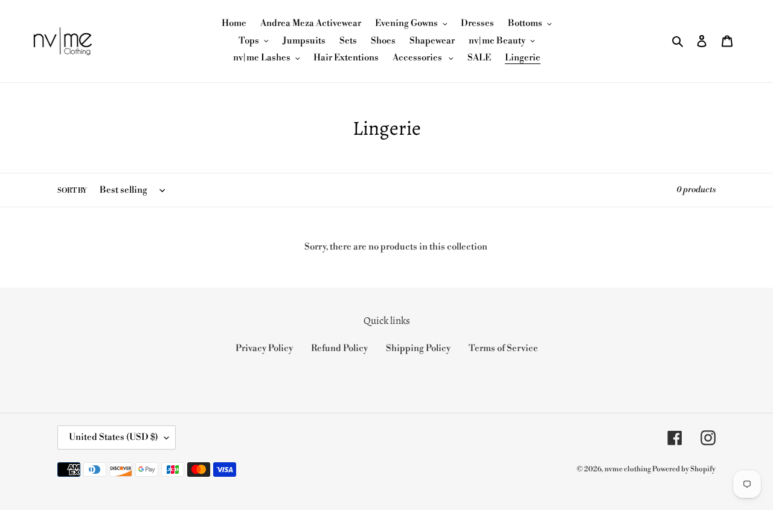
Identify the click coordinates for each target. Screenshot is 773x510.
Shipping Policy (418, 348)
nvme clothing (628, 469)
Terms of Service (503, 348)
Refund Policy (339, 348)
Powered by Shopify (684, 469)
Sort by (72, 190)
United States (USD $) (113, 437)
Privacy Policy (264, 348)
